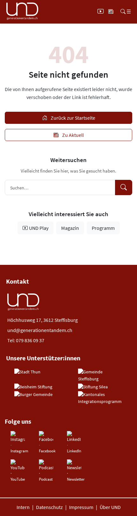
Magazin (70, 228)
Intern (23, 507)
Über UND (110, 507)
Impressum (81, 507)
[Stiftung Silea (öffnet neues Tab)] (93, 387)
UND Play (38, 228)
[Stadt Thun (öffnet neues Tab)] (27, 372)
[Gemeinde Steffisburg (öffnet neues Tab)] (100, 375)
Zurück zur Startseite (72, 118)
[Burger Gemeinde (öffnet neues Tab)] (33, 394)
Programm (103, 228)
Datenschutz (49, 507)
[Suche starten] (123, 187)
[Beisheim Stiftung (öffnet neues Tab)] (33, 387)
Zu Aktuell (72, 135)
